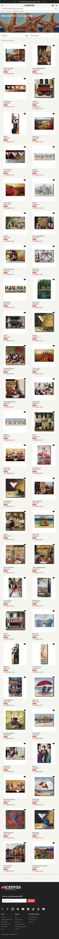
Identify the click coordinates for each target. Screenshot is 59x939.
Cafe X (5, 534)
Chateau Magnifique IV (38, 567)
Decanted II (7, 766)
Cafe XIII (34, 101)
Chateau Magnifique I (38, 236)
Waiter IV (6, 667)
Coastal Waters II (8, 700)
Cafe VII (6, 236)
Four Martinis (7, 101)
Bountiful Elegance (9, 368)
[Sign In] (52, 5)
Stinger (34, 335)
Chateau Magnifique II (38, 68)
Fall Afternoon (36, 600)
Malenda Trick (7, 69)
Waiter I (6, 136)
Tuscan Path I (36, 368)
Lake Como (35, 302)
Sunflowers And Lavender (39, 866)
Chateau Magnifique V (10, 401)
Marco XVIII (35, 534)
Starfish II (6, 435)
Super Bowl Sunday (9, 799)
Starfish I (34, 169)
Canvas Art (8, 11)
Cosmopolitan (8, 501)
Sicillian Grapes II (8, 832)
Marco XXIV (35, 799)
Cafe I (34, 435)
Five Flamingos (36, 468)
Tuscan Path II (7, 203)
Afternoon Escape (9, 269)
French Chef (35, 401)
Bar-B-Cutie (7, 468)
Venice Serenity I (37, 501)
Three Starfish (36, 733)
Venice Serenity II (8, 68)
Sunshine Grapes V (9, 733)
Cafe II (5, 634)
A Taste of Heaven (9, 567)
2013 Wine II (7, 302)
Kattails (34, 203)
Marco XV (35, 700)
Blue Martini (35, 832)
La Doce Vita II (8, 866)
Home (2, 11)
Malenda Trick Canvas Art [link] (18, 11)
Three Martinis (8, 169)
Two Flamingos (36, 667)
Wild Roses (35, 136)
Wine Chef (35, 269)
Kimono (34, 766)
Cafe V (5, 335)
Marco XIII (35, 634)
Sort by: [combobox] (35, 35)
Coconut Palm (8, 600)
